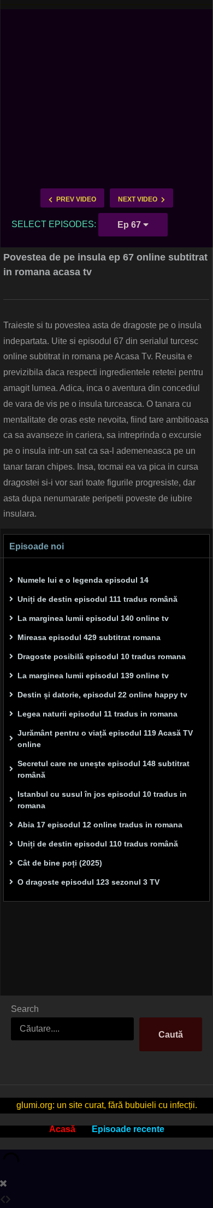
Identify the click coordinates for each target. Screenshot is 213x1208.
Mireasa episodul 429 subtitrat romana (89, 637)
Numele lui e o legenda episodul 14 (83, 580)
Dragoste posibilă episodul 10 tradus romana (101, 656)
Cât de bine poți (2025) (59, 862)
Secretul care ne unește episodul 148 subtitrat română (103, 769)
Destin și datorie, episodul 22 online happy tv (102, 694)
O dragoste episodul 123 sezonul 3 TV (88, 882)
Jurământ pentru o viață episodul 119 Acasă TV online (105, 739)
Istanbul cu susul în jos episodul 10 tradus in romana (102, 800)
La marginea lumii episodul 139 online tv (93, 675)
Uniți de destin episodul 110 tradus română (97, 843)
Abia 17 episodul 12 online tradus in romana (99, 824)
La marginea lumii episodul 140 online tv (93, 618)
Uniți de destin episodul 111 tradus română (97, 599)
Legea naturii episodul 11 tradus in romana (97, 713)
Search (25, 1009)
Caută (170, 1034)
